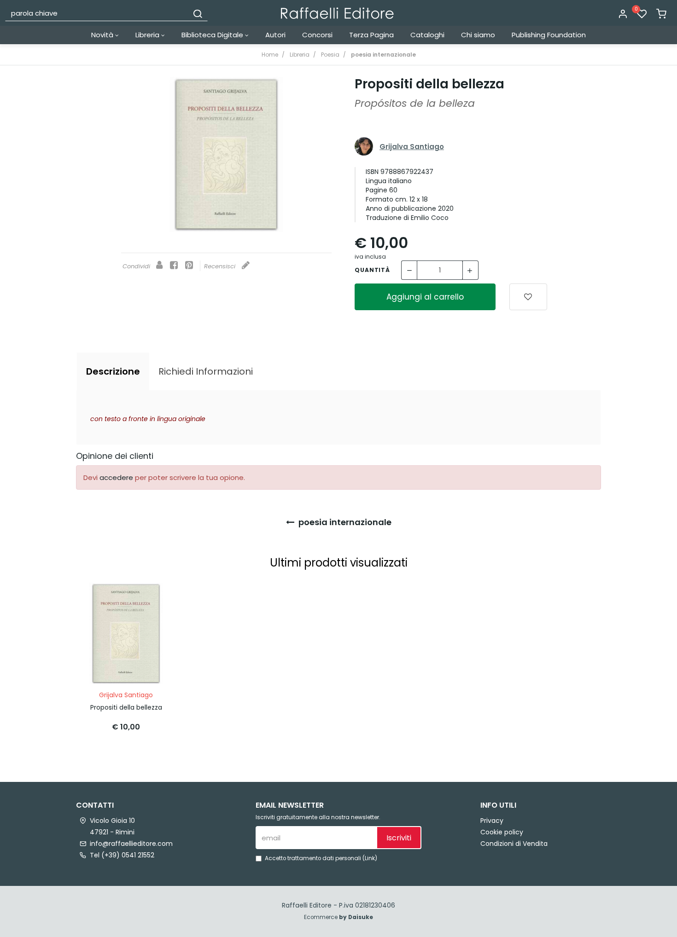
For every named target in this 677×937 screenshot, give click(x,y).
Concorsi (317, 35)
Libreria (148, 35)
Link (370, 858)
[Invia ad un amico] (159, 266)
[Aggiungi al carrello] (152, 599)
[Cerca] (197, 13)
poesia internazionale (344, 522)
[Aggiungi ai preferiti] (528, 296)
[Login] (623, 14)
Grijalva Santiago (411, 146)
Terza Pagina (371, 35)
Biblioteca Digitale (213, 35)
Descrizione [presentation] (113, 371)
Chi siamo (478, 35)
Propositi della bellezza (126, 707)
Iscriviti (398, 838)
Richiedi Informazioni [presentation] (205, 371)
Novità (103, 35)
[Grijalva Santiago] (364, 146)
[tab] (113, 371)
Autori (275, 35)
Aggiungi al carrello (425, 296)
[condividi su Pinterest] (189, 266)
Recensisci (220, 266)
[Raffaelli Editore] (337, 13)
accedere (116, 477)
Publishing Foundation (549, 35)
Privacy (491, 820)
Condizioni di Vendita (514, 843)
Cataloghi (427, 35)
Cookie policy (501, 832)
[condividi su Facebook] (174, 266)
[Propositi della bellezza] (226, 154)
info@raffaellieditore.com (131, 843)
